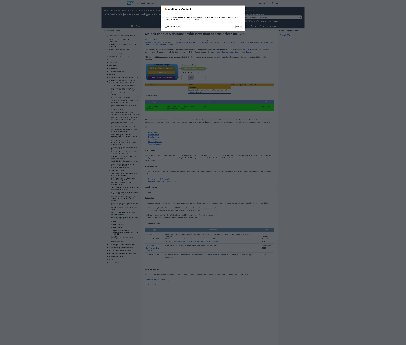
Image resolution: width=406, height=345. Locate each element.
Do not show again (173, 26)
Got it (238, 26)
